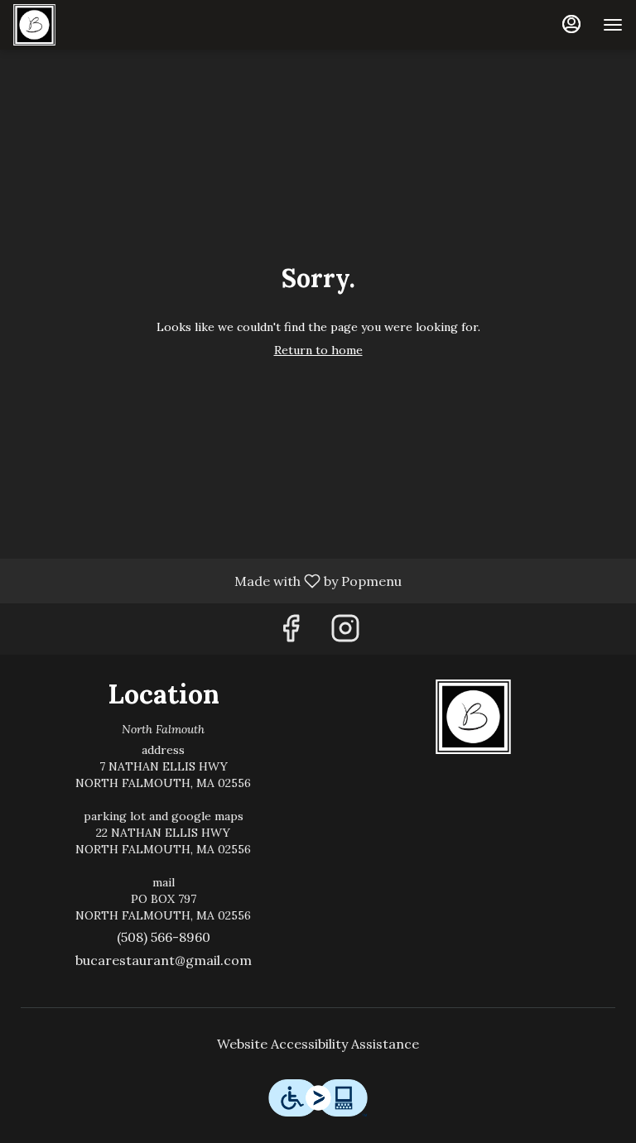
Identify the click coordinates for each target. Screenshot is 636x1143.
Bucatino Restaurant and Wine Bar (472, 717)
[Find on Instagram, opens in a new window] (345, 633)
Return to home (318, 350)
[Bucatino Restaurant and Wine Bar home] (87, 25)
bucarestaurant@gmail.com (163, 960)
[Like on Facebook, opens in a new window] (291, 633)
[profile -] (571, 24)
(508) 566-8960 (163, 937)
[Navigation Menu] (613, 25)
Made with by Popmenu (207, 580)
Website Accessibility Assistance (318, 1043)
